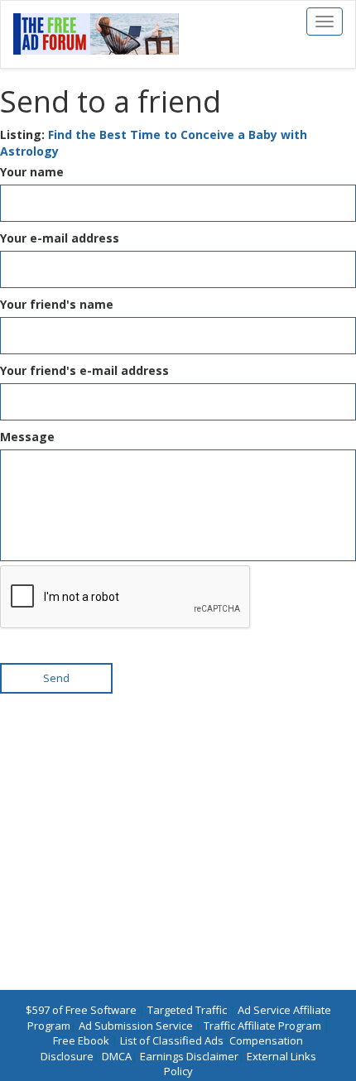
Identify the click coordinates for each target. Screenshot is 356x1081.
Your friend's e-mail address (84, 370)
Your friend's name (56, 304)
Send (56, 677)
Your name (32, 172)
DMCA (117, 1056)
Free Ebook (81, 1040)
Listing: (153, 143)
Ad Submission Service (136, 1025)
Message (27, 436)
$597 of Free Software (81, 1009)
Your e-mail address (59, 238)
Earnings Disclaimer (189, 1056)
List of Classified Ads (172, 1040)
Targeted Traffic (187, 1009)
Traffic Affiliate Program (262, 1025)
